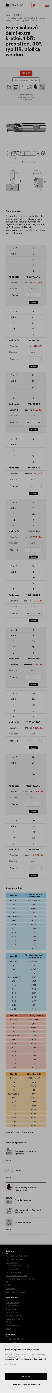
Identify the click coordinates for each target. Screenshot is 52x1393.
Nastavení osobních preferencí (26, 1384)
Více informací (10, 1364)
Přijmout (26, 1376)
